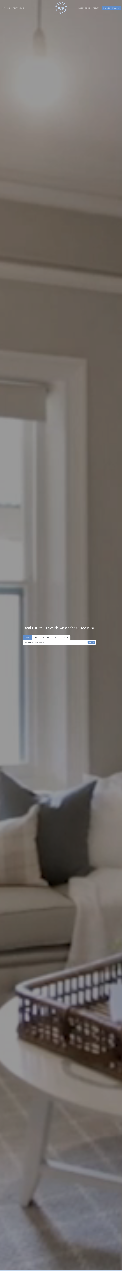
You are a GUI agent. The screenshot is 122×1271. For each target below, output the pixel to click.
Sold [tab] (66, 638)
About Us (96, 8)
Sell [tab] (27, 638)
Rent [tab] (56, 638)
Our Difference (84, 8)
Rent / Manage (18, 8)
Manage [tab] (46, 638)
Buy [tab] (36, 638)
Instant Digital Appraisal (111, 8)
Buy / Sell (6, 8)
